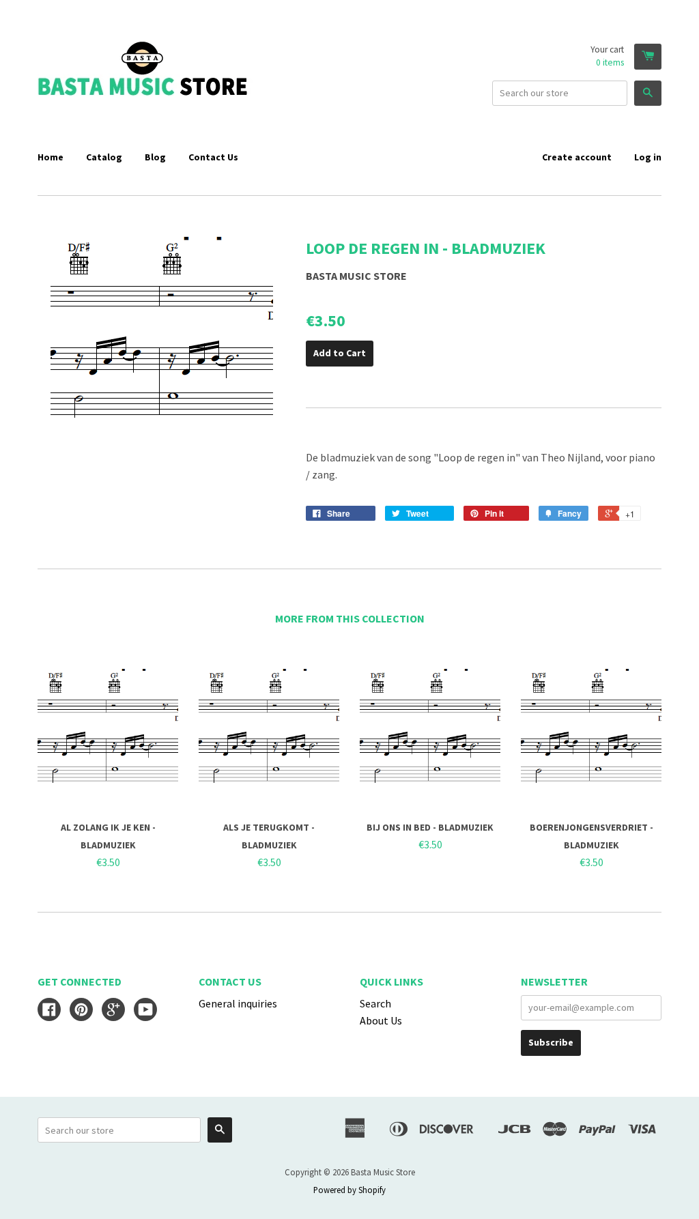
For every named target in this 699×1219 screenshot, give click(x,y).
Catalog (104, 157)
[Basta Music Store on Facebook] (49, 1011)
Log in (647, 157)
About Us (381, 1020)
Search (375, 1003)
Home (50, 157)
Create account (577, 157)
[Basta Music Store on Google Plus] (113, 1011)
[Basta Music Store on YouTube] (145, 1011)
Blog (155, 157)
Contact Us (213, 157)
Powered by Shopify (349, 1189)
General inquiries (238, 1003)
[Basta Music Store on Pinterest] (81, 1011)
